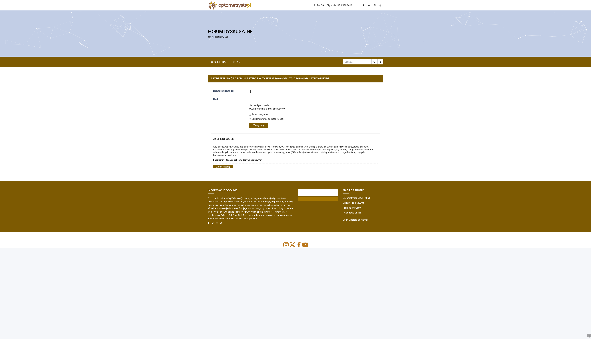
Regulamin (218, 160)
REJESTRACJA (345, 5)
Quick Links (220, 62)
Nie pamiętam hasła (259, 105)
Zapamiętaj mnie (259, 114)
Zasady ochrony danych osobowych (243, 160)
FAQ (238, 62)
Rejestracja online (352, 212)
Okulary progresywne (353, 202)
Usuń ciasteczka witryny (355, 219)
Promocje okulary (352, 207)
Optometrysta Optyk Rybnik (356, 198)
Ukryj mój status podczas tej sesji (267, 119)
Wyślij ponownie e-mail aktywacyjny (267, 108)
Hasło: (216, 99)
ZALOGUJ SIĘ (323, 5)
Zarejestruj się (223, 167)
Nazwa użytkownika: (223, 91)
